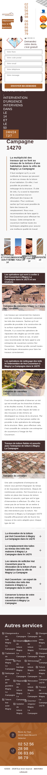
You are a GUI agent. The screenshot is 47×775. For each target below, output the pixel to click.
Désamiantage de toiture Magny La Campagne (19, 648)
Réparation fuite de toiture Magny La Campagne (19, 690)
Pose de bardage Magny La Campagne (19, 668)
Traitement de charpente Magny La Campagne (8, 661)
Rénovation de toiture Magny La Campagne (31, 688)
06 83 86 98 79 (26, 27)
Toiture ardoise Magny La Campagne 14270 (42, 675)
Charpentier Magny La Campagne (42, 658)
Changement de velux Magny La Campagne (42, 641)
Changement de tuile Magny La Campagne (8, 641)
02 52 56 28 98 (26, 10)
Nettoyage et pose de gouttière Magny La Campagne (8, 684)
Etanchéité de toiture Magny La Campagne (31, 648)
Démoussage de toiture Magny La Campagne (31, 668)
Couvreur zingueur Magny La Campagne (31, 707)
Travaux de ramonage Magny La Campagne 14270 (42, 696)
